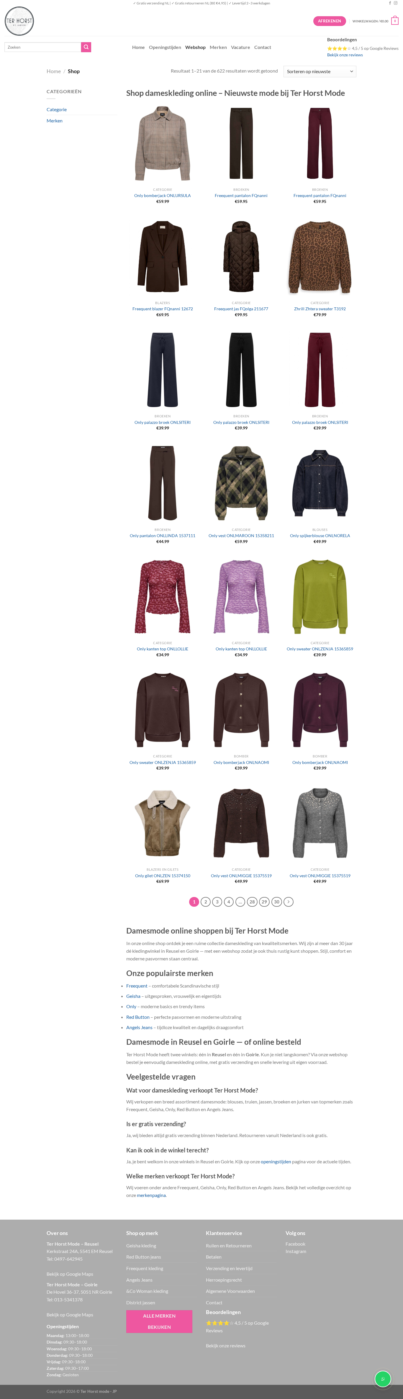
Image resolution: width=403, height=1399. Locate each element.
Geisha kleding (141, 1245)
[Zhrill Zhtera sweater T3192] (320, 256)
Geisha (133, 996)
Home (138, 47)
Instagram (296, 1251)
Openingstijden (165, 47)
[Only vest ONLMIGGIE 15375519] (241, 823)
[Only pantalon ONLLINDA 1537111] (163, 483)
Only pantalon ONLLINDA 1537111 (162, 535)
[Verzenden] (86, 47)
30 (276, 901)
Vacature (240, 47)
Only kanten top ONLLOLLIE (162, 648)
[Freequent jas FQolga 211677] (241, 256)
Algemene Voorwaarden (230, 1291)
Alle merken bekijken (159, 1321)
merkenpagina (151, 1195)
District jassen (140, 1302)
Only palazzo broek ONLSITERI (163, 422)
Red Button (138, 1017)
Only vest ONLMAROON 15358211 (241, 535)
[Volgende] (289, 902)
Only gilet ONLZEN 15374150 (162, 875)
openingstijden (276, 1161)
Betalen (214, 1256)
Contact (262, 47)
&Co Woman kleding (147, 1291)
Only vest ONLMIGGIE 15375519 (241, 875)
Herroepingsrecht (224, 1279)
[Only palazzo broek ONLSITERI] (163, 370)
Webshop (195, 47)
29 (264, 901)
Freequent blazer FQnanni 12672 (162, 308)
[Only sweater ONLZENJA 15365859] (320, 596)
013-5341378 (68, 1299)
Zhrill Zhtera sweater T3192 (320, 308)
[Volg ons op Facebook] (390, 3)
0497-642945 (68, 1259)
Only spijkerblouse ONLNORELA (320, 535)
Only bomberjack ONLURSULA (162, 195)
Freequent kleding (144, 1268)
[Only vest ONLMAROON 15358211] (241, 483)
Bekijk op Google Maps (70, 1274)
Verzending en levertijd (229, 1268)
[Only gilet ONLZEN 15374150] (163, 823)
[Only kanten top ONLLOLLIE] (163, 596)
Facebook (295, 1244)
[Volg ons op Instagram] (395, 3)
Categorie (57, 109)
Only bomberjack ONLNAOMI (241, 762)
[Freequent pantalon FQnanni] (241, 143)
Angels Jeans (139, 1027)
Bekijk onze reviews (345, 55)
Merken (218, 47)
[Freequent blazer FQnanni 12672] (163, 256)
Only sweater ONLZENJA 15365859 (320, 648)
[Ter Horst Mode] (92, 21)
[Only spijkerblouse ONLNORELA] (320, 483)
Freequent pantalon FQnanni (241, 195)
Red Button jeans (143, 1256)
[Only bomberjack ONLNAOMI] (241, 710)
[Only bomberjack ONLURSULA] (163, 143)
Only (131, 1006)
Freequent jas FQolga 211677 (241, 308)
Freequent (137, 985)
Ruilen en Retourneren (229, 1245)
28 (252, 901)
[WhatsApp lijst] (383, 1379)
